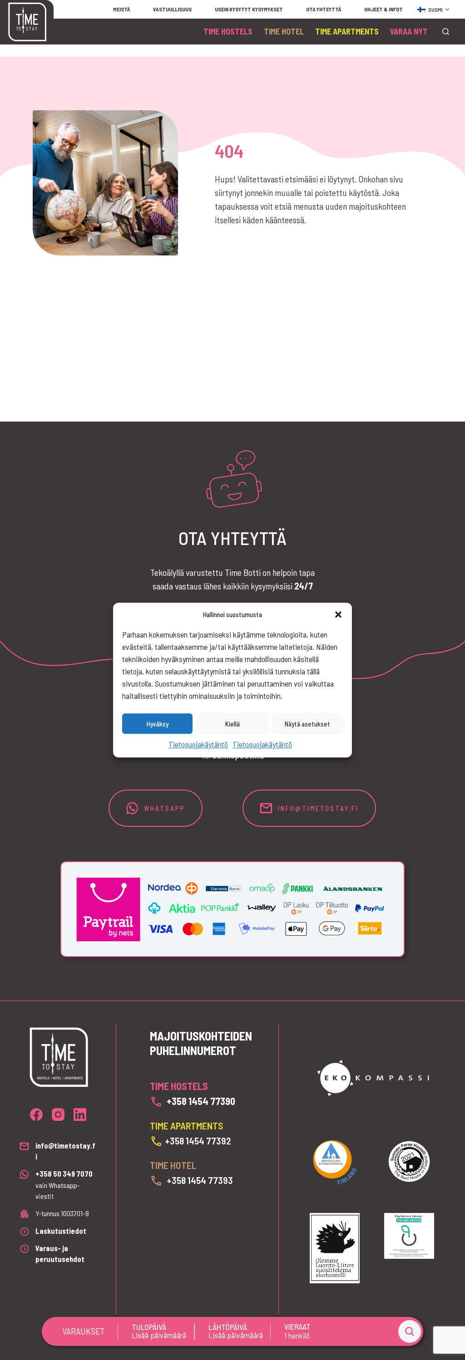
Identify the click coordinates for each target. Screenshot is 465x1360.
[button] (338, 614)
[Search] (445, 31)
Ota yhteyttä (323, 9)
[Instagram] (58, 1114)
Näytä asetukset (307, 724)
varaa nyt (409, 31)
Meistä (121, 9)
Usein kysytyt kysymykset (249, 9)
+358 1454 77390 (201, 1101)
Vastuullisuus (172, 9)
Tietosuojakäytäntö (198, 744)
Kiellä (232, 724)
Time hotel (284, 31)
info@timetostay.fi (315, 808)
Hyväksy (157, 724)
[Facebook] (36, 1114)
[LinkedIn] (80, 1114)
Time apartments (347, 31)
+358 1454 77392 (198, 1140)
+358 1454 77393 (200, 1180)
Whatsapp (164, 808)
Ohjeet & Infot (383, 9)
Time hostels (227, 31)
